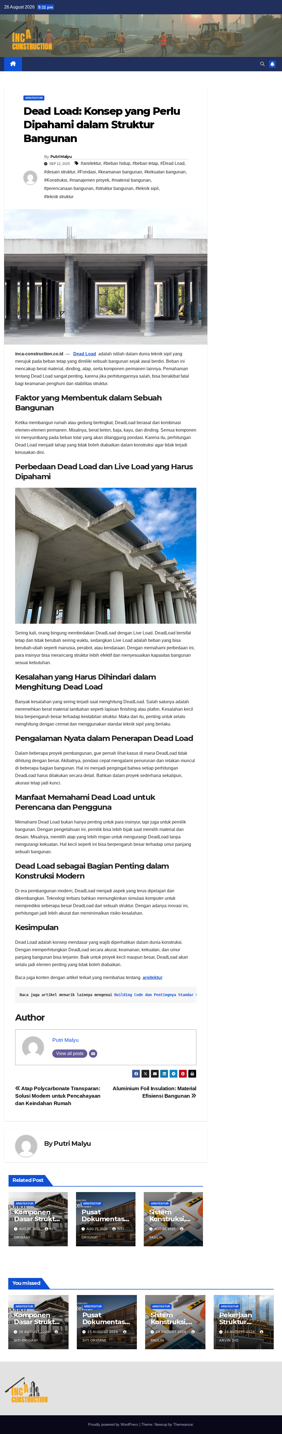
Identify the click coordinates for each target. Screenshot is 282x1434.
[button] (262, 64)
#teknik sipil (147, 188)
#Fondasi (86, 172)
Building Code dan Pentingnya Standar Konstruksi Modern (173, 995)
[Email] (93, 1053)
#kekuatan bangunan (165, 172)
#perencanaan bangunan (68, 188)
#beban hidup (116, 163)
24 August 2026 (172, 1332)
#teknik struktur (59, 196)
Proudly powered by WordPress (113, 1424)
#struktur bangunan (114, 188)
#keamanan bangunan (120, 172)
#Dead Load (172, 163)
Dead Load (84, 353)
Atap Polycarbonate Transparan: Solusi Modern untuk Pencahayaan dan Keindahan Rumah (58, 1096)
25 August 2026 (103, 1332)
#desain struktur (59, 172)
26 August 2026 (35, 1332)
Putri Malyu (61, 156)
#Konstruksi (55, 180)
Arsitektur (34, 97)
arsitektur (152, 977)
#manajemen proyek (89, 180)
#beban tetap (145, 163)
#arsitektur (91, 163)
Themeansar (183, 1424)
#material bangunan (131, 180)
